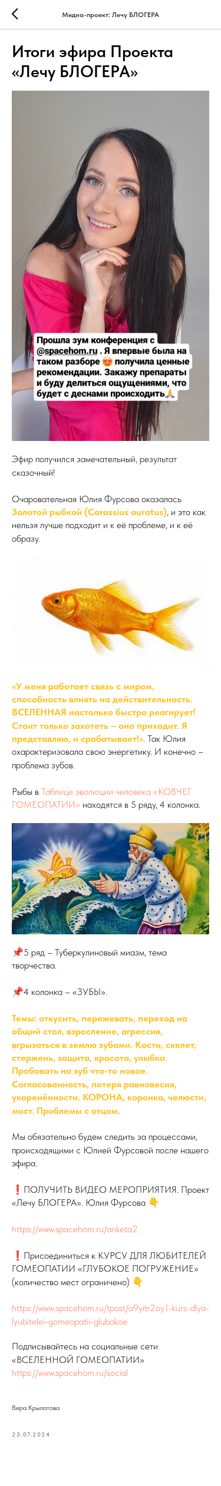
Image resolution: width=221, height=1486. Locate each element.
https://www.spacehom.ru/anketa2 (75, 1229)
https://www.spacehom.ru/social (70, 1372)
